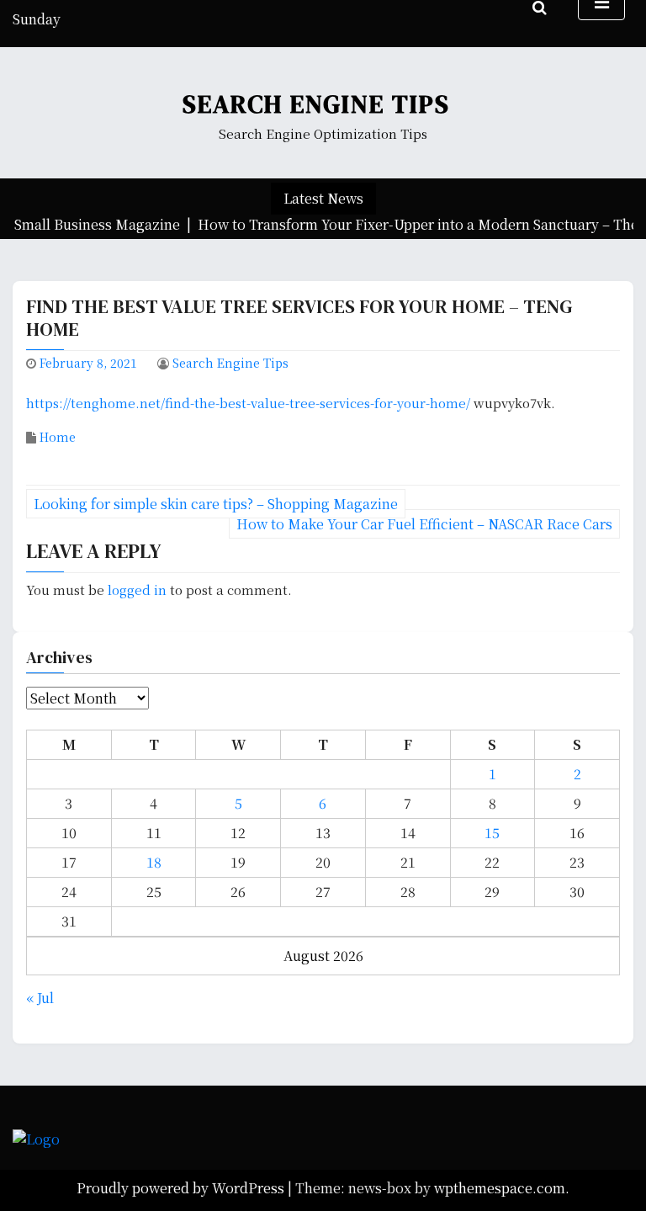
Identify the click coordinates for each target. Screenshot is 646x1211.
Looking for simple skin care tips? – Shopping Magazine (216, 503)
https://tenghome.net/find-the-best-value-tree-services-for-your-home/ (248, 403)
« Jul (40, 997)
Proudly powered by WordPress (182, 1188)
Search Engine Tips (316, 104)
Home (58, 436)
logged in (137, 589)
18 (154, 862)
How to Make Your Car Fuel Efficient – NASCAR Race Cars (424, 524)
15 (492, 832)
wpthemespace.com (499, 1188)
